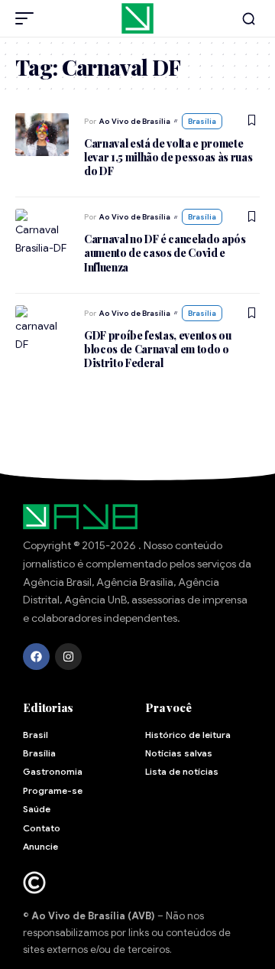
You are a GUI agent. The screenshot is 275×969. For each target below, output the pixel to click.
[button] (28, 18)
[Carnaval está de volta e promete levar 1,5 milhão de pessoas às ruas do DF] (42, 134)
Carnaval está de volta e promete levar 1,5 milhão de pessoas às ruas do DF (168, 157)
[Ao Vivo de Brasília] (137, 18)
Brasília (202, 121)
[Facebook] (36, 656)
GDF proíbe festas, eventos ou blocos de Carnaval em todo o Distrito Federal (157, 349)
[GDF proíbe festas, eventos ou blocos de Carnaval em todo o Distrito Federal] (42, 326)
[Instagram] (68, 656)
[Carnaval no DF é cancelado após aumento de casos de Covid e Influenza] (42, 230)
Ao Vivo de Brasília (134, 121)
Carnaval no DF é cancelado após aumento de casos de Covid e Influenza (165, 253)
